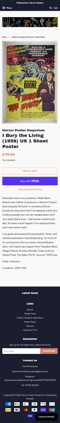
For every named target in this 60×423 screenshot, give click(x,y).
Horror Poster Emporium (33, 395)
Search (30, 309)
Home (4, 37)
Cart (55, 7)
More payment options (30, 189)
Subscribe (49, 351)
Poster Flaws (30, 322)
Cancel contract (46, 416)
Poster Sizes (30, 313)
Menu (9, 8)
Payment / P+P (30, 330)
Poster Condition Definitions (30, 318)
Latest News (30, 293)
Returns (30, 326)
